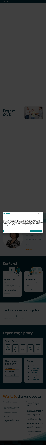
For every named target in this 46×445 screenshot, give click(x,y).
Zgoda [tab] (10, 215)
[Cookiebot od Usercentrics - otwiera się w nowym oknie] (39, 213)
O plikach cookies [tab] (36, 215)
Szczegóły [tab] (23, 215)
